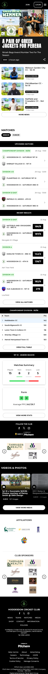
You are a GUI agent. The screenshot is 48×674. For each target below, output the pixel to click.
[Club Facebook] (19, 428)
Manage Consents (31, 661)
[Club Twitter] (24, 428)
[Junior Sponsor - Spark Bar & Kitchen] (15, 581)
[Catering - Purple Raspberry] (15, 590)
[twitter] (24, 613)
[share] (44, 59)
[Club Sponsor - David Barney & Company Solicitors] (33, 447)
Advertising (35, 652)
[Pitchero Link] (29, 435)
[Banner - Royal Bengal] (33, 581)
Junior (16, 135)
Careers (13, 655)
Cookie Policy (15, 661)
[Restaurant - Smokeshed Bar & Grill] (33, 590)
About (24, 652)
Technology (25, 655)
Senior (6, 135)
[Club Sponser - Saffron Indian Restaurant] (15, 456)
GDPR (35, 655)
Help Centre (13, 652)
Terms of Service (17, 658)
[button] (44, 60)
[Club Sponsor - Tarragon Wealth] (15, 447)
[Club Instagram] (28, 428)
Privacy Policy (32, 658)
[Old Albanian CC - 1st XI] (12, 88)
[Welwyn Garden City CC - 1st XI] (12, 73)
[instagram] (28, 613)
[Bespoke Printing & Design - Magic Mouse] (33, 456)
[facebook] (19, 613)
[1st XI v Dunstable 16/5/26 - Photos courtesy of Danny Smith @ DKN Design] (15, 482)
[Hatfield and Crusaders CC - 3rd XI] (12, 104)
